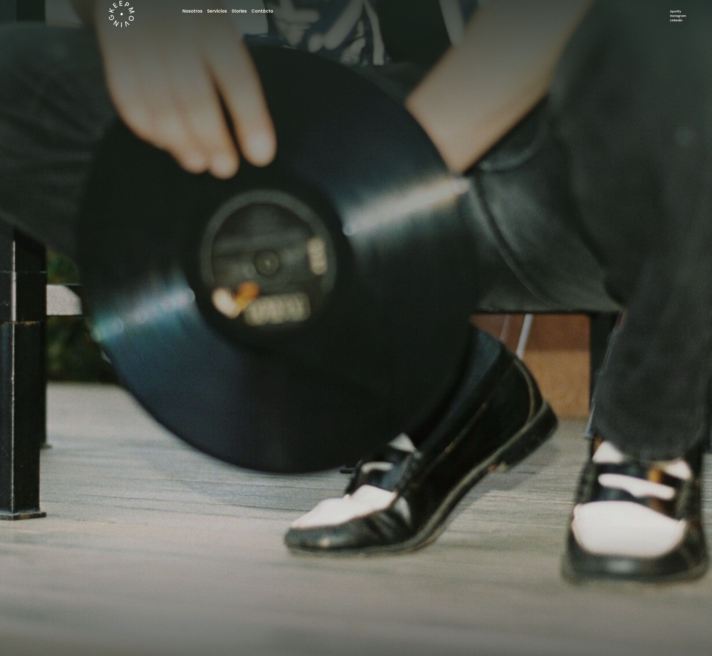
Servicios (217, 11)
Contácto (262, 11)
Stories (239, 11)
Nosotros (192, 11)
